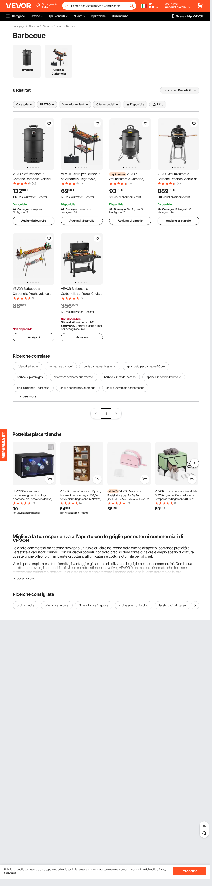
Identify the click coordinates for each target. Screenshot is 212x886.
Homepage (18, 26)
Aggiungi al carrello (33, 220)
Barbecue (71, 26)
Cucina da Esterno (52, 26)
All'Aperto (34, 26)
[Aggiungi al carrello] (49, 479)
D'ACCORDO (190, 871)
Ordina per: (170, 90)
